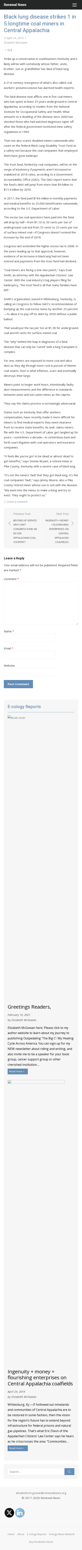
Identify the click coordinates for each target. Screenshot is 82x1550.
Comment (11, 579)
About (20, 1534)
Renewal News (15, 5)
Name (9, 631)
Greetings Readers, (29, 1007)
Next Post (57, 528)
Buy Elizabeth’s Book (41, 1542)
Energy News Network (62, 1534)
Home (11, 1534)
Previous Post (25, 528)
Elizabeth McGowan (15, 42)
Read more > (16, 1071)
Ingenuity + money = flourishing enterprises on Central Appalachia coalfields (40, 1378)
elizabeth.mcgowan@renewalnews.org (41, 1493)
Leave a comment (17, 501)
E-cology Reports (36, 1534)
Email (8, 648)
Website (9, 665)
